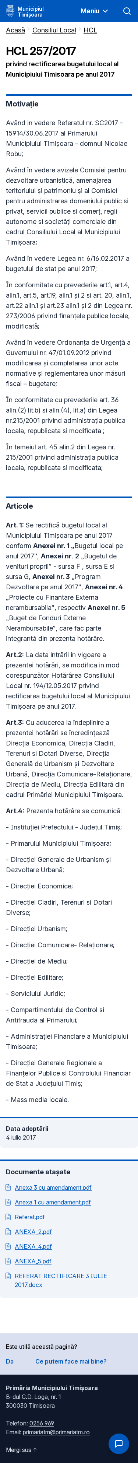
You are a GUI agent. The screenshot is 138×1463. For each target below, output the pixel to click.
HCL (90, 30)
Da (10, 1361)
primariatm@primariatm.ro (56, 1432)
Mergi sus (18, 1449)
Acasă (15, 30)
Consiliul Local (54, 30)
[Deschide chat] (119, 1444)
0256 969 (41, 1423)
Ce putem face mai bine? (71, 1361)
